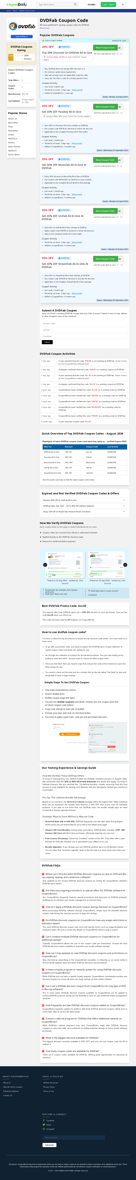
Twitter (48, 1125)
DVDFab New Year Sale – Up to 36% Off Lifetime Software (68, 506)
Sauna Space (14, 154)
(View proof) (77, 90)
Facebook (50, 1121)
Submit (47, 342)
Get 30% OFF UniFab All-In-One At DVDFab (63, 217)
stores (15, 10)
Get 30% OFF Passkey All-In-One (61, 111)
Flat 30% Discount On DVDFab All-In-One (67, 52)
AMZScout (12, 139)
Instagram (50, 1129)
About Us (7, 1083)
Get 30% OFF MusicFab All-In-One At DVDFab (64, 166)
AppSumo (12, 150)
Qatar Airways (14, 146)
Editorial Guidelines (11, 1091)
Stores (91, 5)
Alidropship (13, 131)
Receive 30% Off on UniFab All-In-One (60, 500)
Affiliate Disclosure (50, 1083)
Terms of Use (48, 1091)
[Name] (75, 4)
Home (8, 10)
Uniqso (11, 135)
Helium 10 (12, 119)
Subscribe (49, 1145)
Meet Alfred (13, 123)
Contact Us (7, 1096)
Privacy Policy (49, 1087)
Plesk (10, 127)
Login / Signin (108, 4)
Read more (45, 28)
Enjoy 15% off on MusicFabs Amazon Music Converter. (67, 512)
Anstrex (11, 143)
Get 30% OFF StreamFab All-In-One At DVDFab (65, 265)
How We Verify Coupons (13, 1087)
